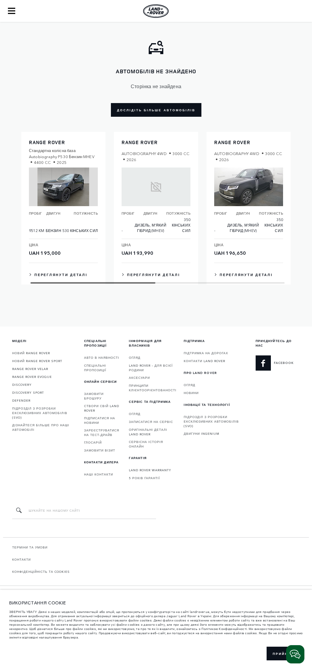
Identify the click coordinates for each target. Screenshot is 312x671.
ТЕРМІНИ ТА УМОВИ (30, 547)
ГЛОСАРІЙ (93, 442)
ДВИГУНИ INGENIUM (201, 433)
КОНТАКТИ (21, 559)
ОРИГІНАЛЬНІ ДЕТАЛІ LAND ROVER (148, 431)
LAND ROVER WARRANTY (150, 470)
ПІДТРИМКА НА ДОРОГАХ (206, 353)
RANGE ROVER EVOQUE (32, 377)
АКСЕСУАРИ (139, 377)
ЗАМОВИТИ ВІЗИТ (99, 450)
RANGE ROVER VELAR (30, 369)
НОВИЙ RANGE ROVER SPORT (37, 361)
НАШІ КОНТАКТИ (98, 474)
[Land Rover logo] (156, 11)
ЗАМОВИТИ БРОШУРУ (94, 396)
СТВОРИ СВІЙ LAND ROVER (101, 408)
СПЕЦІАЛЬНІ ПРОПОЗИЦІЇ (95, 367)
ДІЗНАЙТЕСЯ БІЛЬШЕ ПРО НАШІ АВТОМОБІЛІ (40, 427)
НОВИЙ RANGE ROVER (31, 353)
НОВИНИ (191, 393)
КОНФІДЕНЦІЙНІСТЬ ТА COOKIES (41, 571)
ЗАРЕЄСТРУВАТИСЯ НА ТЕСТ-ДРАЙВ (101, 432)
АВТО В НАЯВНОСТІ (101, 357)
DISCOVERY (22, 384)
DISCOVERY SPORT (28, 392)
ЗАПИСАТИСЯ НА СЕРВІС (151, 422)
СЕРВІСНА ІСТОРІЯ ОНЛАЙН (146, 444)
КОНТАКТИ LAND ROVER (204, 361)
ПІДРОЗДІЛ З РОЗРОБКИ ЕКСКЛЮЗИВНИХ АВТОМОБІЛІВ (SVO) (39, 413)
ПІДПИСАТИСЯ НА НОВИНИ (99, 420)
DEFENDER (21, 400)
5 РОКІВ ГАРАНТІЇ (144, 478)
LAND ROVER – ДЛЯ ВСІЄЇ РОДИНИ (151, 367)
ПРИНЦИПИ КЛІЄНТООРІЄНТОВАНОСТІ (152, 387)
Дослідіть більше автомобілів (156, 110)
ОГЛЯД (134, 357)
